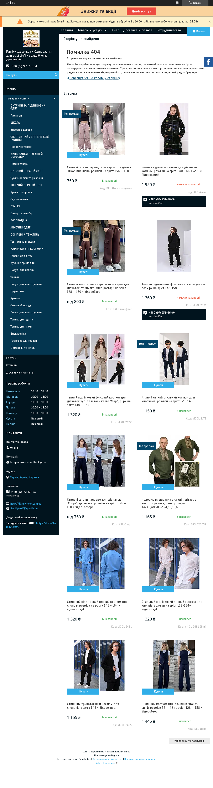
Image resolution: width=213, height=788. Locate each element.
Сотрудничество (169, 30)
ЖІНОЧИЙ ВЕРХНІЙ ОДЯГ (26, 185)
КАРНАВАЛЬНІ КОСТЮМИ (26, 249)
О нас (115, 30)
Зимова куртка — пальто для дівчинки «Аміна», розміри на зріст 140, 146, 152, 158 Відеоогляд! (172, 171)
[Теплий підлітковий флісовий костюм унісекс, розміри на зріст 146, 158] (174, 246)
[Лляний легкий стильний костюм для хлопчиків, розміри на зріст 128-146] (174, 359)
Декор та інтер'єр (21, 213)
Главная (67, 30)
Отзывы (11, 365)
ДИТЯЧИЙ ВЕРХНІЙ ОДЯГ (26, 171)
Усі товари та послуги (188, 741)
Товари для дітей (21, 256)
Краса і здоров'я (21, 192)
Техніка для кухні (21, 326)
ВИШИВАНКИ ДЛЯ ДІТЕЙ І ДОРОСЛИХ (27, 155)
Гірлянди (16, 115)
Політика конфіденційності (140, 759)
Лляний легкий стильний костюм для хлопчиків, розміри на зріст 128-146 (168, 399)
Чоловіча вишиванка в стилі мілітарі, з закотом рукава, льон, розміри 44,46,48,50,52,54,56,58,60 (169, 503)
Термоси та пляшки (22, 241)
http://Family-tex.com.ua (25, 503)
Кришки (15, 298)
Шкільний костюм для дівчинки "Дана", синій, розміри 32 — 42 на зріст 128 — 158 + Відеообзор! (172, 707)
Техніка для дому (21, 319)
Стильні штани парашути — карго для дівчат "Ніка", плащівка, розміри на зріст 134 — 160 (99, 169)
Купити (83, 155)
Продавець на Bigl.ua (106, 755)
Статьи (11, 358)
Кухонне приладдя (22, 263)
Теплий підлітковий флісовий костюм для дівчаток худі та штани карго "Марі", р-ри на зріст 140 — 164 (99, 401)
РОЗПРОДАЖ (18, 220)
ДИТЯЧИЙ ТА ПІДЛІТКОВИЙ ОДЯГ (27, 107)
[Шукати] (55, 75)
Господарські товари (23, 341)
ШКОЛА (15, 122)
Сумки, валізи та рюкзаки (26, 178)
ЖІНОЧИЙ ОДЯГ (20, 227)
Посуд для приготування (26, 284)
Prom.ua (125, 751)
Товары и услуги (90, 30)
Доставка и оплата (137, 30)
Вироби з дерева (21, 130)
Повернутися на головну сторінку (94, 78)
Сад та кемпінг (19, 199)
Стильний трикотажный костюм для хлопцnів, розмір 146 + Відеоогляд (93, 706)
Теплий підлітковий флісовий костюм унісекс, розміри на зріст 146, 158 (174, 286)
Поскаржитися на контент (108, 759)
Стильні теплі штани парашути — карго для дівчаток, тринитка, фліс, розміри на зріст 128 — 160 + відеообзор (98, 288)
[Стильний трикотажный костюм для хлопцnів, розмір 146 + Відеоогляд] (99, 666)
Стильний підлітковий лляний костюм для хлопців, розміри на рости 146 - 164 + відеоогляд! (97, 605)
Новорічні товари (21, 147)
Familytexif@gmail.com (24, 508)
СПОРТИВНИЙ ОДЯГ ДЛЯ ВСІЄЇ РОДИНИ (29, 138)
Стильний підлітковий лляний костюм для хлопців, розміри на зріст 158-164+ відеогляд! (172, 605)
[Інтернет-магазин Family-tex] (31, 38)
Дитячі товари (19, 164)
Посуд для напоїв (22, 270)
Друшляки (17, 291)
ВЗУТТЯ (15, 206)
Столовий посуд (20, 305)
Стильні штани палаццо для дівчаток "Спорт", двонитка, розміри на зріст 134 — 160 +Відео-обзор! (96, 503)
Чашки (14, 277)
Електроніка (18, 333)
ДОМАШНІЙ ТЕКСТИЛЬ (25, 234)
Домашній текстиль (22, 348)
